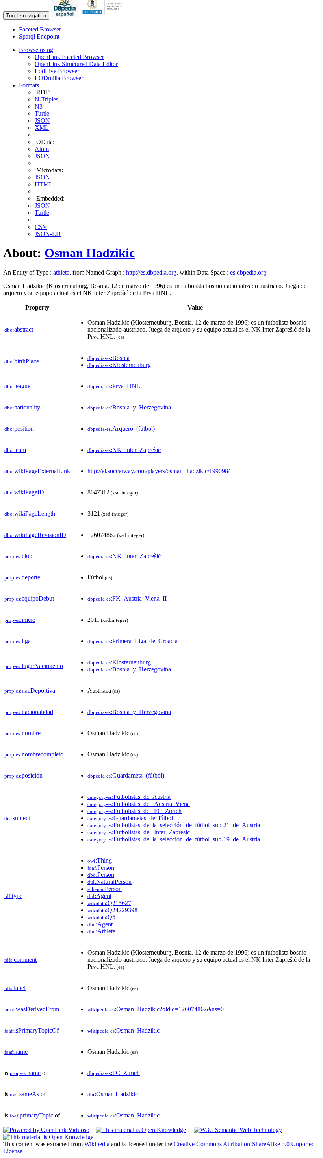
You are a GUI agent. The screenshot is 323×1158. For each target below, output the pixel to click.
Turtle (42, 113)
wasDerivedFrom (31, 1009)
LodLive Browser (57, 71)
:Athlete (101, 931)
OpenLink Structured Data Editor (76, 64)
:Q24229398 (112, 910)
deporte (22, 577)
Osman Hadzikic (90, 253)
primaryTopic (31, 1115)
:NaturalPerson (109, 881)
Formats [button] (29, 85)
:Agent (99, 895)
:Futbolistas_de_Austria (129, 796)
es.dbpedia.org (248, 272)
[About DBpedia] (65, 15)
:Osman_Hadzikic (123, 1030)
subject (17, 818)
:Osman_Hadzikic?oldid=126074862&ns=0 (155, 1009)
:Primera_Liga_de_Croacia (132, 641)
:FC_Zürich (113, 1072)
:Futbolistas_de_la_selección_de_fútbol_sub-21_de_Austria (173, 825)
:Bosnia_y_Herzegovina (129, 407)
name (16, 1051)
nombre (22, 733)
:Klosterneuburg (119, 364)
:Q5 (101, 917)
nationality (22, 407)
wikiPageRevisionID (35, 534)
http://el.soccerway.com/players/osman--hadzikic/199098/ (158, 471)
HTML (44, 184)
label (15, 988)
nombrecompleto (33, 754)
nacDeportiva (29, 690)
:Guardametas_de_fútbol (130, 818)
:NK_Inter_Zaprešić (124, 449)
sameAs (24, 1094)
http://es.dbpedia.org (151, 272)
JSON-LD (48, 233)
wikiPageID (24, 492)
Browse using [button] (36, 49)
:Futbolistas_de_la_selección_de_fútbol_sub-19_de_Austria (173, 839)
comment (20, 959)
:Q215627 (109, 903)
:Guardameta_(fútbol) (125, 775)
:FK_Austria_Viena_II (127, 598)
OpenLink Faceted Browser (69, 56)
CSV (41, 226)
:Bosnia (108, 357)
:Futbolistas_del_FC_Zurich (134, 811)
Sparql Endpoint (39, 36)
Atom (42, 149)
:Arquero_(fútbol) (121, 428)
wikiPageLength (29, 513)
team (15, 449)
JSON (42, 120)
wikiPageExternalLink (37, 471)
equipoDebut (29, 598)
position (19, 428)
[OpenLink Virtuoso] (46, 1130)
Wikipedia (97, 1144)
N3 (39, 106)
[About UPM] (103, 15)
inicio (19, 619)
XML (42, 127)
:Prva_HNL (113, 386)
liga (17, 641)
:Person (100, 867)
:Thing (99, 860)
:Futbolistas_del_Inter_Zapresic (138, 832)
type (13, 895)
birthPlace (21, 361)
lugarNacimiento (33, 665)
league (17, 386)
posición (23, 775)
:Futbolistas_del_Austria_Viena (138, 803)
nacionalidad (28, 711)
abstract (18, 329)
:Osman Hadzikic (112, 1094)
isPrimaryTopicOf (31, 1030)
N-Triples (46, 99)
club (18, 556)
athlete (61, 272)
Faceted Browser (40, 29)
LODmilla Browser (59, 78)
